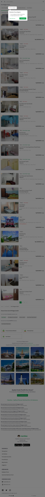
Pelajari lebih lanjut (12, 18)
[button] (12, 8)
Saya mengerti (23, 18)
